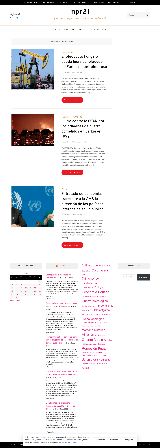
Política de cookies (69, 442)
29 (40, 294)
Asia (101, 265)
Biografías (114, 2)
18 (21, 291)
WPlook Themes (144, 445)
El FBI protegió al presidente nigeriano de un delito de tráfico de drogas (60, 406)
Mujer (103, 335)
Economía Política (95, 291)
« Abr (12, 301)
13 (30, 288)
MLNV (99, 335)
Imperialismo (105, 305)
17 (17, 291)
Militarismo (89, 334)
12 (26, 288)
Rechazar (114, 440)
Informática (87, 310)
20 (30, 291)
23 (12, 294)
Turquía (103, 355)
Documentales (81, 2)
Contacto (69, 29)
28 (35, 294)
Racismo (101, 344)
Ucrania (87, 359)
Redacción (66, 72)
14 (35, 288)
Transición (98, 2)
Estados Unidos (98, 296)
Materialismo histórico (89, 326)
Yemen (108, 364)
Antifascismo (90, 265)
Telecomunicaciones (90, 355)
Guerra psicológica (95, 301)
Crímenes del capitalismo (91, 280)
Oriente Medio (92, 339)
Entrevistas (49, 2)
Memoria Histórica (72, 116)
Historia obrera (92, 306)
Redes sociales (98, 29)
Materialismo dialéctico (102, 323)
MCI (99, 326)
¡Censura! (65, 2)
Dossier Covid (31, 2)
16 (12, 291)
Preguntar (143, 277)
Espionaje (85, 296)
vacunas (100, 363)
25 (21, 294)
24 (17, 294)
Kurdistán (90, 315)
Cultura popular (87, 287)
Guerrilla (84, 306)
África (85, 367)
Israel (84, 314)
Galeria (83, 29)
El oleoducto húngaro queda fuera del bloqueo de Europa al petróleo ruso (84, 61)
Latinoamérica (102, 314)
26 (26, 294)
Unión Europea (101, 359)
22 (40, 291)
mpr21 (80, 12)
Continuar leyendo (72, 100)
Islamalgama (102, 310)
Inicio (57, 29)
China (107, 265)
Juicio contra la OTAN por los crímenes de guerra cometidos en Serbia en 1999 (82, 129)
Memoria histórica (93, 330)
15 (39, 288)
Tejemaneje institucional (92, 352)
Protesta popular (89, 343)
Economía (66, 52)
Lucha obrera (88, 322)
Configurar (128, 440)
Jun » (18, 301)
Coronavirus (100, 270)
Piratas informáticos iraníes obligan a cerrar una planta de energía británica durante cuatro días (62, 340)
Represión (89, 348)
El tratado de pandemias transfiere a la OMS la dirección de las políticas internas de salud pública (82, 202)
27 (30, 294)
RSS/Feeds (63, 266)
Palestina (108, 340)
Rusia (102, 348)
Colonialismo (86, 271)
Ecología (98, 287)
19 (26, 291)
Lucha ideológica (93, 319)
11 (21, 288)
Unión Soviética (88, 363)
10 (17, 288)
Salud (64, 189)
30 (12, 298)
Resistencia (130, 2)
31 (16, 298)
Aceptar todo (99, 440)
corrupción (85, 274)
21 (35, 291)
